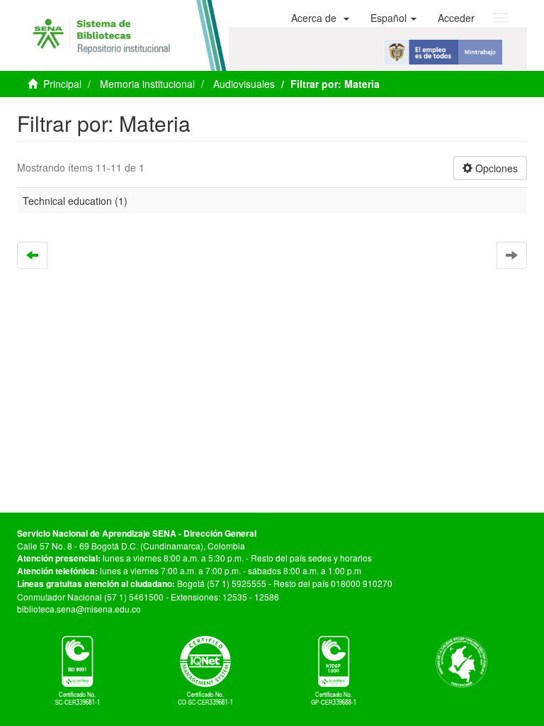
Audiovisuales (244, 84)
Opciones (495, 168)
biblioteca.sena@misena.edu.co (79, 609)
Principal (62, 84)
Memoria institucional (147, 84)
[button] (320, 17)
